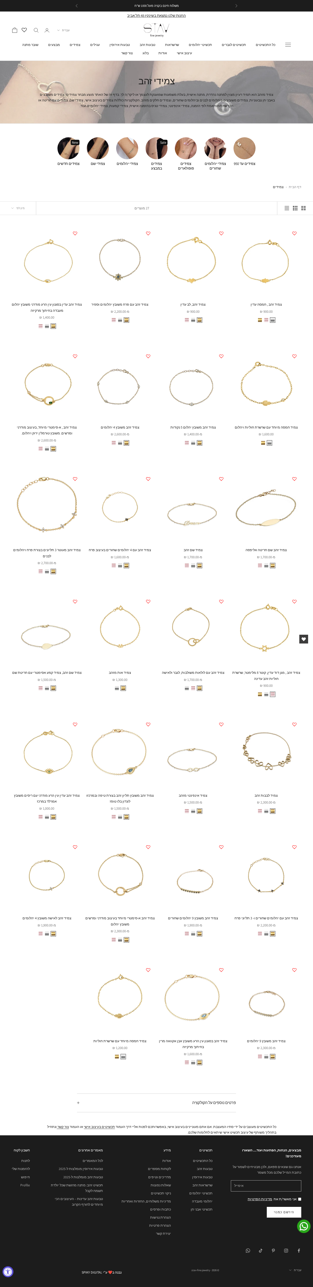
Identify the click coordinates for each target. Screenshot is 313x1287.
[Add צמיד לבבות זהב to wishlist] (294, 724)
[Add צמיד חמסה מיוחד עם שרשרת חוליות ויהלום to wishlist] (294, 356)
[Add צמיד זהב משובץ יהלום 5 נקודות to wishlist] (221, 356)
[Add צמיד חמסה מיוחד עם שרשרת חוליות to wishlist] (148, 969)
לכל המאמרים (93, 1160)
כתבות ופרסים (160, 1209)
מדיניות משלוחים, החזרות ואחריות (146, 1201)
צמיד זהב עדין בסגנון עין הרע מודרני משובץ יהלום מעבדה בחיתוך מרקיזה (47, 307)
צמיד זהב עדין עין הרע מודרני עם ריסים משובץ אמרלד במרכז (47, 798)
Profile (25, 1185)
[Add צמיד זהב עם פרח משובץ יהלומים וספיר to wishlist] (148, 233)
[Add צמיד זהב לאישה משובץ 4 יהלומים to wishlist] (75, 847)
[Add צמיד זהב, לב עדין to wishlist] (221, 233)
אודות (162, 53)
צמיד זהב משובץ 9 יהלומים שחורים (193, 918)
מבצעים (54, 44)
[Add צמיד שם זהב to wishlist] (221, 478)
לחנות (25, 1160)
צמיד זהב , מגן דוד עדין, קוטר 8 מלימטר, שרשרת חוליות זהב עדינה (266, 675)
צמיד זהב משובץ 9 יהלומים (266, 1041)
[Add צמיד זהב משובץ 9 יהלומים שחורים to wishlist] (221, 847)
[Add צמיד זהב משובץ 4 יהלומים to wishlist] (148, 356)
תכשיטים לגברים (234, 44)
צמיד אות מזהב (120, 672)
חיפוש (25, 1177)
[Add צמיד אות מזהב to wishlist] (148, 601)
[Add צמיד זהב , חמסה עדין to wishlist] (294, 233)
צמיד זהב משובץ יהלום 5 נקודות (193, 427)
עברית (65, 30)
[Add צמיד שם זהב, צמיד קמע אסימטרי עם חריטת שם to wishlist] (75, 601)
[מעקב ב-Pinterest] (273, 1250)
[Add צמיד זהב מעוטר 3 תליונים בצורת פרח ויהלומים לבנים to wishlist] (75, 478)
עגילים (95, 44)
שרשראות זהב (202, 1185)
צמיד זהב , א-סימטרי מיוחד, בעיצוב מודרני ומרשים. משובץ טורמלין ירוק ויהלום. (47, 430)
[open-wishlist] (303, 639)
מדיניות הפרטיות (260, 1199)
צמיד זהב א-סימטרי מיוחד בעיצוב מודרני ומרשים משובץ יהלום (120, 921)
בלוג (146, 53)
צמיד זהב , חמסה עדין (266, 304)
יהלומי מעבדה (202, 1201)
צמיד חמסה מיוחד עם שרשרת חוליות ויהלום (266, 427)
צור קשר (127, 53)
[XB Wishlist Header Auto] (25, 29)
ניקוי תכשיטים (161, 1193)
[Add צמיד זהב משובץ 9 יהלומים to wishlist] (294, 969)
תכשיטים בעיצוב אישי (99, 1127)
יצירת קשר (163, 1233)
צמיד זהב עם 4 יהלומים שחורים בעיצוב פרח (120, 549)
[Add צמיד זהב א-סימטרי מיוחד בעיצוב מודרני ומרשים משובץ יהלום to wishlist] (148, 847)
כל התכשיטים (265, 44)
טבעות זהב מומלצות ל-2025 (83, 1177)
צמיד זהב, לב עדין (193, 304)
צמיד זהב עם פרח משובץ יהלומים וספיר (119, 304)
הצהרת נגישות (160, 1217)
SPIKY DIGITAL (92, 1272)
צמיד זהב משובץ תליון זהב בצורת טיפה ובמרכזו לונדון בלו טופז (120, 798)
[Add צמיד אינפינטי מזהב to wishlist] (221, 724)
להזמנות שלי (21, 1169)
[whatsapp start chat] (301, 1226)
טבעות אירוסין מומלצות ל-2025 (81, 1169)
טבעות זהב (147, 44)
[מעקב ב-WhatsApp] (248, 1250)
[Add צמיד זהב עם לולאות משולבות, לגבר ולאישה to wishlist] (221, 601)
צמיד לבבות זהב (266, 795)
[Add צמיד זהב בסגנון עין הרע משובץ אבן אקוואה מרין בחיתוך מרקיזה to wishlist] (221, 969)
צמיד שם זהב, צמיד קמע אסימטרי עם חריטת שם (47, 672)
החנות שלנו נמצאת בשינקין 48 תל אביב (156, 15)
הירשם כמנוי (284, 1212)
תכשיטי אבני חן (201, 1209)
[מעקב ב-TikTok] (260, 1250)
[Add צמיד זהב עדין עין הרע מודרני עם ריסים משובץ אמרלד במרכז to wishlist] (75, 724)
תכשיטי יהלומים (200, 44)
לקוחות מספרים (159, 1169)
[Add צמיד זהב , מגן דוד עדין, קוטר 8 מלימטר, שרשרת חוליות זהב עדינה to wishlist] (294, 601)
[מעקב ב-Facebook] (298, 1250)
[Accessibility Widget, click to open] (7, 1271)
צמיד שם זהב (193, 549)
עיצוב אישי (184, 53)
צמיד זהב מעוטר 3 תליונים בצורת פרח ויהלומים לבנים (47, 552)
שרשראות (172, 44)
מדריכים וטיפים (159, 1177)
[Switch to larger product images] (303, 208)
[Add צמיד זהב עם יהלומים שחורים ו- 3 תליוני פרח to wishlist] (294, 847)
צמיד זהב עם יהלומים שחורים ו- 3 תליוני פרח (266, 918)
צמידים (75, 44)
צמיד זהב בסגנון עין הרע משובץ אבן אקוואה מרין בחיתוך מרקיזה (193, 1044)
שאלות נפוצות (161, 1185)
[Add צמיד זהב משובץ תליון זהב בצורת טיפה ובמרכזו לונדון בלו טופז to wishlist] (148, 724)
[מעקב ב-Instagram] (286, 1250)
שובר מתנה (30, 44)
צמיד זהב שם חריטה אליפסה (266, 549)
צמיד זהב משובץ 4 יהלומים (120, 427)
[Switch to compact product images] (287, 208)
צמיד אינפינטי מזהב (193, 795)
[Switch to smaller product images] (295, 208)
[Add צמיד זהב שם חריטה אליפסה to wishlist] (294, 478)
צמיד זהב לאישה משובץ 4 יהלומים (46, 918)
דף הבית (295, 187)
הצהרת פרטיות (160, 1225)
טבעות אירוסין (120, 44)
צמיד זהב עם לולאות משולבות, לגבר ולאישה (193, 672)
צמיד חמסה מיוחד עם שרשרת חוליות (119, 1041)
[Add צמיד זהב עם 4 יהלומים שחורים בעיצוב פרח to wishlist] (148, 478)
